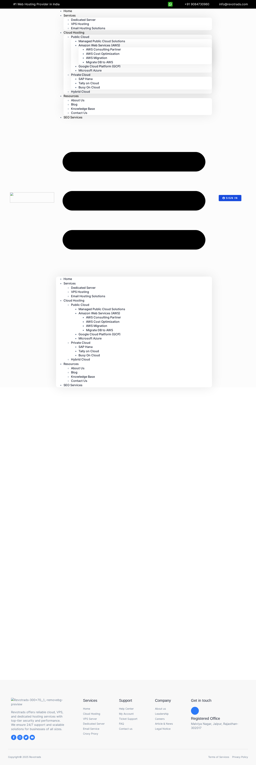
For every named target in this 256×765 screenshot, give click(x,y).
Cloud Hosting (74, 32)
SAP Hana (86, 79)
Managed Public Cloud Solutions (102, 41)
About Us (78, 100)
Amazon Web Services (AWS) (99, 45)
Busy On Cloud (89, 87)
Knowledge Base (83, 109)
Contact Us (79, 381)
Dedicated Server (83, 20)
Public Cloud (80, 37)
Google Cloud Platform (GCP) (100, 66)
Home (68, 279)
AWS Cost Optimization (103, 54)
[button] (134, 198)
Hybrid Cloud (80, 91)
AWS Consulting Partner (103, 49)
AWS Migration (96, 58)
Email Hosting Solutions (88, 28)
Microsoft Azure (90, 70)
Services (70, 15)
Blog (74, 104)
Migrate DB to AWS (99, 62)
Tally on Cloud (89, 83)
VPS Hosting (80, 24)
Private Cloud (80, 75)
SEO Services (73, 117)
